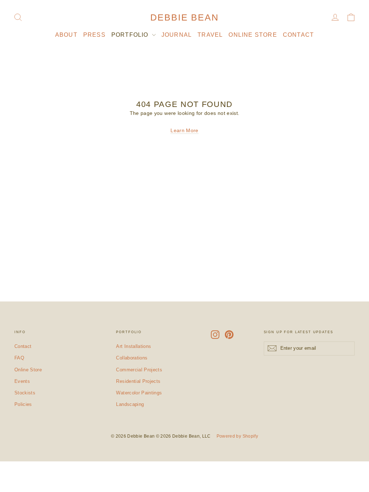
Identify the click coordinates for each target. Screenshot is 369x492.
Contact (22, 346)
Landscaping (130, 404)
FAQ (19, 358)
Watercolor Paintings (139, 392)
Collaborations (131, 358)
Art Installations (133, 346)
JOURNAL (176, 35)
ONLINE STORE (252, 35)
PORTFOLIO (130, 35)
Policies (23, 404)
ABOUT (66, 35)
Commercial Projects (139, 369)
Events (22, 381)
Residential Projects (138, 381)
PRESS (94, 35)
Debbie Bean (184, 17)
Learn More (184, 130)
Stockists (24, 392)
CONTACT (298, 35)
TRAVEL (210, 35)
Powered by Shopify (237, 436)
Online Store (28, 369)
